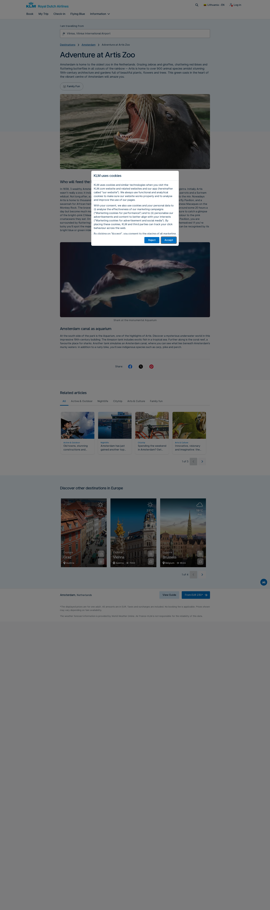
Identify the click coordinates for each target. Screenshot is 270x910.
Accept (169, 240)
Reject (152, 240)
